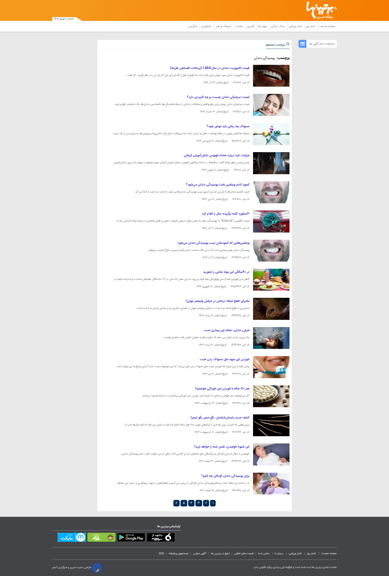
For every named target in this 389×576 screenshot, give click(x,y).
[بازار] (101, 538)
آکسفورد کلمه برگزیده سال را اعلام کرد (225, 213)
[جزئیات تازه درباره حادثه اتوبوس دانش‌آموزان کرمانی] (271, 163)
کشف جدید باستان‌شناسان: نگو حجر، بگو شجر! (220, 417)
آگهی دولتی (199, 553)
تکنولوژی (207, 26)
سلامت (239, 26)
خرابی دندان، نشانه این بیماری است (226, 330)
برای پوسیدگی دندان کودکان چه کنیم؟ (225, 476)
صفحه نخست (327, 26)
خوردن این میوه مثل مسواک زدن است (224, 359)
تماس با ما (264, 553)
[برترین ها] (320, 10)
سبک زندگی (278, 26)
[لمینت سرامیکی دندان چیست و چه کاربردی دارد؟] (271, 105)
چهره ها (263, 26)
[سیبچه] (161, 538)
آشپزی (251, 26)
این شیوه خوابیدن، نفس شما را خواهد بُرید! (221, 446)
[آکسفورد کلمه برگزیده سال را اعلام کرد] (271, 221)
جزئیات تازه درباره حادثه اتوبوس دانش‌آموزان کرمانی (216, 155)
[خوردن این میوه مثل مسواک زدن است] (271, 367)
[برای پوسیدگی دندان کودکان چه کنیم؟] (271, 484)
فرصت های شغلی (243, 553)
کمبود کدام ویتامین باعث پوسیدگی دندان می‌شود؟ (217, 184)
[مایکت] (72, 538)
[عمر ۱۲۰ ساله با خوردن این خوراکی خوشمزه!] (271, 396)
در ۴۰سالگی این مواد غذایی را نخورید (226, 272)
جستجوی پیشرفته (178, 553)
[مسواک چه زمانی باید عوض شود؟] (271, 134)
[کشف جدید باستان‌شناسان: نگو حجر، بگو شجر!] (271, 425)
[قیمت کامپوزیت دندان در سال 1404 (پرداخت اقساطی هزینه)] (271, 76)
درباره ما (279, 553)
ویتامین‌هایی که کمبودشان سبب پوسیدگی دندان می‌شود (213, 243)
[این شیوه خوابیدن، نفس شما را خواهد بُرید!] (271, 454)
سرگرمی (193, 26)
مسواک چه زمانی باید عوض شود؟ (228, 126)
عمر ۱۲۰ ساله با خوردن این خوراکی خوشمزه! (222, 388)
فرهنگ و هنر (224, 26)
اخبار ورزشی (296, 26)
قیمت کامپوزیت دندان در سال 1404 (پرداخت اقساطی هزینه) (209, 68)
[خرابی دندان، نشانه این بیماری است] (271, 338)
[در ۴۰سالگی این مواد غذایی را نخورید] (271, 280)
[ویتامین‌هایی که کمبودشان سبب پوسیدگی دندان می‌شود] (271, 251)
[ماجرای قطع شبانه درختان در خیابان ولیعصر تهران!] (271, 309)
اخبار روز (311, 26)
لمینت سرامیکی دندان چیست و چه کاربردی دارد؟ (218, 97)
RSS (161, 553)
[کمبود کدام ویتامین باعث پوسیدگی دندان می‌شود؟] (271, 192)
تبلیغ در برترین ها (220, 553)
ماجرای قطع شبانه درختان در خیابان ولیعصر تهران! (217, 301)
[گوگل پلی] (131, 538)
